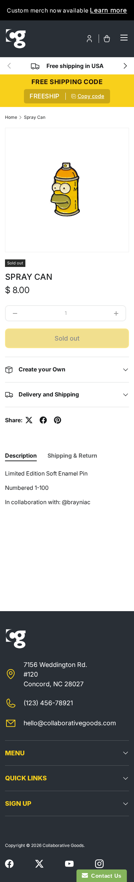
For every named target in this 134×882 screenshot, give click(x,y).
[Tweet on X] (29, 420)
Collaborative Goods (63, 845)
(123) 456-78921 (48, 703)
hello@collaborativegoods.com (70, 723)
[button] (107, 39)
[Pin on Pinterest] (57, 420)
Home (11, 117)
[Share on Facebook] (43, 420)
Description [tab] (21, 455)
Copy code (91, 96)
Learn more (108, 10)
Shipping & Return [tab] (72, 455)
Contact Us (104, 876)
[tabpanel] (67, 495)
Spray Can (34, 117)
